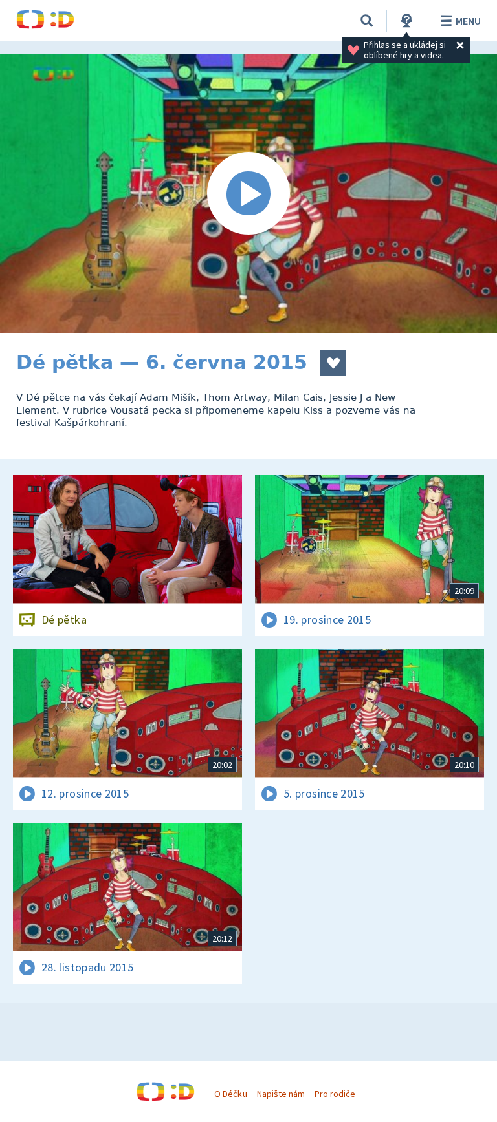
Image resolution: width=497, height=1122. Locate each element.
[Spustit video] (248, 193)
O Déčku (230, 1093)
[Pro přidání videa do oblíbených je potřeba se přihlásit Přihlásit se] (333, 363)
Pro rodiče (335, 1093)
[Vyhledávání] (367, 20)
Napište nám (281, 1093)
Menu (468, 20)
